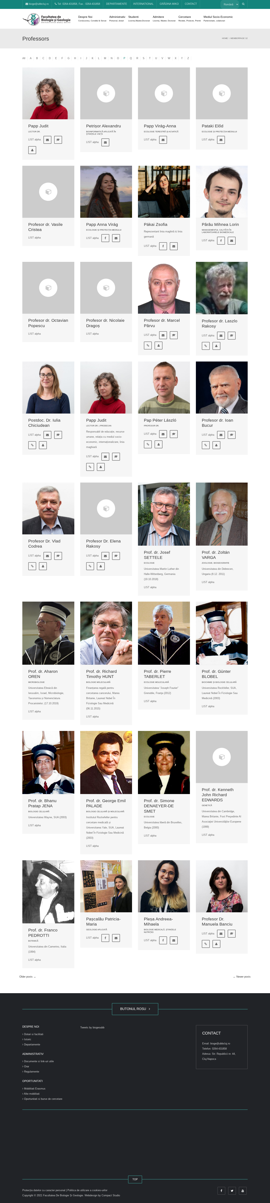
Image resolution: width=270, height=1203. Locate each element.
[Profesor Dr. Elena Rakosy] (106, 509)
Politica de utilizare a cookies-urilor (87, 1190)
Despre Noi (92, 18)
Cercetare (189, 18)
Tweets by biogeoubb (92, 1027)
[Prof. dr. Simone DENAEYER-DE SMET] (164, 762)
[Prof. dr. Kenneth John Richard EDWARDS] (222, 757)
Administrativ (117, 18)
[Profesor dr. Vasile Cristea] (48, 192)
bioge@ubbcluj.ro (38, 3)
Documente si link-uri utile (38, 1061)
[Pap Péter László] (164, 388)
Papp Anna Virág (102, 224)
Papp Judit (38, 126)
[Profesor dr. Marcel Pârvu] (164, 288)
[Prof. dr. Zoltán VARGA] (222, 514)
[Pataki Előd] (222, 93)
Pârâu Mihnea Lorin (220, 224)
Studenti (139, 18)
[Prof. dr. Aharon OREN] (48, 633)
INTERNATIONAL (143, 3)
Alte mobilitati (31, 1093)
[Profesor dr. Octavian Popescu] (48, 288)
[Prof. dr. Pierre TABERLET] (164, 633)
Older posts (27, 976)
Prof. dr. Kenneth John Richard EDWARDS (218, 794)
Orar (26, 1066)
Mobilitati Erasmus (34, 1088)
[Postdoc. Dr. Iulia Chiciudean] (48, 388)
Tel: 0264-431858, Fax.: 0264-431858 (78, 3)
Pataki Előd (212, 126)
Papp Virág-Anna (160, 126)
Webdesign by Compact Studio (102, 1195)
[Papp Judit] (48, 93)
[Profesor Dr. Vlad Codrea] (48, 509)
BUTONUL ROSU (134, 1009)
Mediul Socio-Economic (218, 18)
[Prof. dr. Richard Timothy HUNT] (106, 633)
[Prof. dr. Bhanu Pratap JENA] (48, 762)
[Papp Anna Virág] (106, 192)
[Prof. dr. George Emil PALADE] (106, 762)
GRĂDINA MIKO (169, 3)
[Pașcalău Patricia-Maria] (106, 886)
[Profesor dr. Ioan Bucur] (222, 388)
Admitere (164, 18)
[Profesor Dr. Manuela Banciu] (222, 886)
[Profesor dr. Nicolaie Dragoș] (106, 288)
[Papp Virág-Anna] (164, 93)
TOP (135, 1179)
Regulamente (31, 1071)
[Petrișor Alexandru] (106, 93)
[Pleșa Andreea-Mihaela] (164, 886)
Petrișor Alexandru (103, 126)
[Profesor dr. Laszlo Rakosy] (222, 288)
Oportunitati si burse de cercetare (42, 1098)
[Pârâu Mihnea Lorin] (222, 192)
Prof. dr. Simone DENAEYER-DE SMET (159, 805)
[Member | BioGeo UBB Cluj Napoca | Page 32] (47, 18)
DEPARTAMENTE (116, 3)
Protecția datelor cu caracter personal (44, 1190)
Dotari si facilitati (33, 1034)
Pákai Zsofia (155, 224)
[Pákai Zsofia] (164, 192)
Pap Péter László (160, 420)
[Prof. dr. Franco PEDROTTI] (48, 891)
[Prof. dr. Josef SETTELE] (164, 514)
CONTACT (191, 3)
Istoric (27, 1039)
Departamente (31, 1044)
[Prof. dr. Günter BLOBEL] (222, 633)
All (23, 58)
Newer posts (242, 976)
